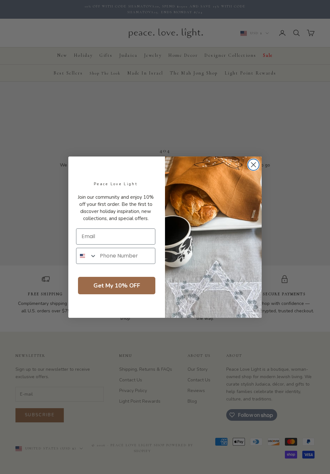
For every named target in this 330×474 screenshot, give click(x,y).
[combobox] (86, 256)
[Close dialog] (253, 164)
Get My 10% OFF (116, 285)
